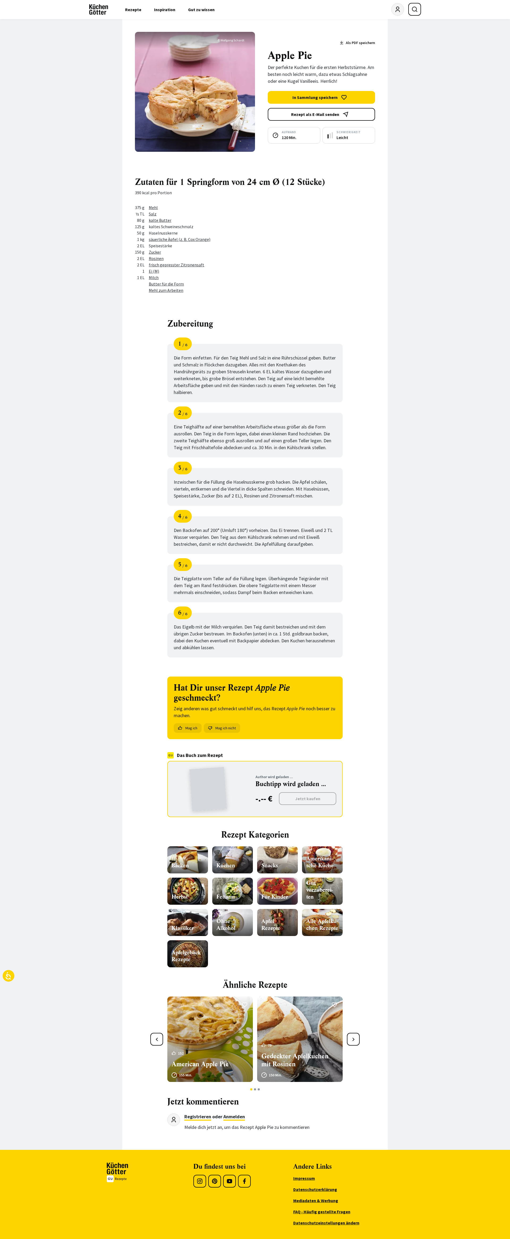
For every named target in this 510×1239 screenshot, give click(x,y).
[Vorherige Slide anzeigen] (156, 1039)
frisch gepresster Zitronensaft (176, 264)
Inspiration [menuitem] (164, 9)
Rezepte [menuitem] (133, 9)
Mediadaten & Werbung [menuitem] (315, 1200)
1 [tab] (251, 1089)
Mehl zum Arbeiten (166, 290)
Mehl (153, 207)
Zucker (155, 252)
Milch (154, 277)
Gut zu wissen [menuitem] (201, 9)
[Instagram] (199, 1181)
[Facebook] (244, 1181)
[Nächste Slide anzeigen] (353, 1039)
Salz (152, 213)
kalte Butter (160, 220)
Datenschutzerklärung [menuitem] (315, 1189)
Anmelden (234, 1117)
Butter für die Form (166, 284)
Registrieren (197, 1117)
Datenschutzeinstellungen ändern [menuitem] (326, 1222)
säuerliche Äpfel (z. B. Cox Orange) (179, 239)
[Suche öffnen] (414, 9)
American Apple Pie (200, 1064)
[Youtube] (229, 1181)
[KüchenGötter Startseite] (98, 9)
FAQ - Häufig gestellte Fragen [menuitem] (321, 1211)
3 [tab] (259, 1089)
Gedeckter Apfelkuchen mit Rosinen (295, 1060)
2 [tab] (255, 1089)
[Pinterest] (214, 1181)
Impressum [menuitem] (304, 1178)
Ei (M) (154, 271)
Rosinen (156, 258)
